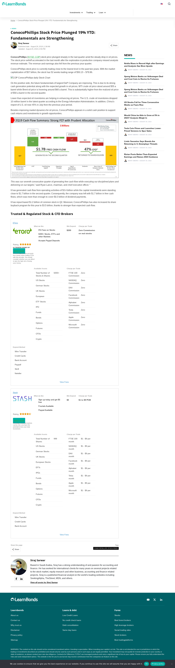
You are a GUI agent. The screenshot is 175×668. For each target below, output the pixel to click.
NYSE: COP (34, 57)
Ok (146, 664)
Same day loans (69, 630)
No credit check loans (71, 620)
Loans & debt (69, 610)
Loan (101, 12)
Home (13, 20)
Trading (89, 12)
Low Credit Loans (70, 615)
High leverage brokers (124, 625)
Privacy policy (16, 635)
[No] (171, 664)
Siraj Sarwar (37, 560)
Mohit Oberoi (133, 70)
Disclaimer (15, 630)
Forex (117, 610)
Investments (75, 12)
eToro (15, 223)
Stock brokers (120, 635)
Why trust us (16, 625)
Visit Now (19, 251)
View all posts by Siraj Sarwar (44, 582)
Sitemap (14, 640)
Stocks (117, 615)
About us (14, 615)
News (14, 28)
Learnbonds (17, 610)
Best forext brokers (122, 620)
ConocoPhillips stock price (106, 548)
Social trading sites (122, 630)
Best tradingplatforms (123, 640)
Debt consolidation (70, 625)
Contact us (15, 620)
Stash (15, 392)
